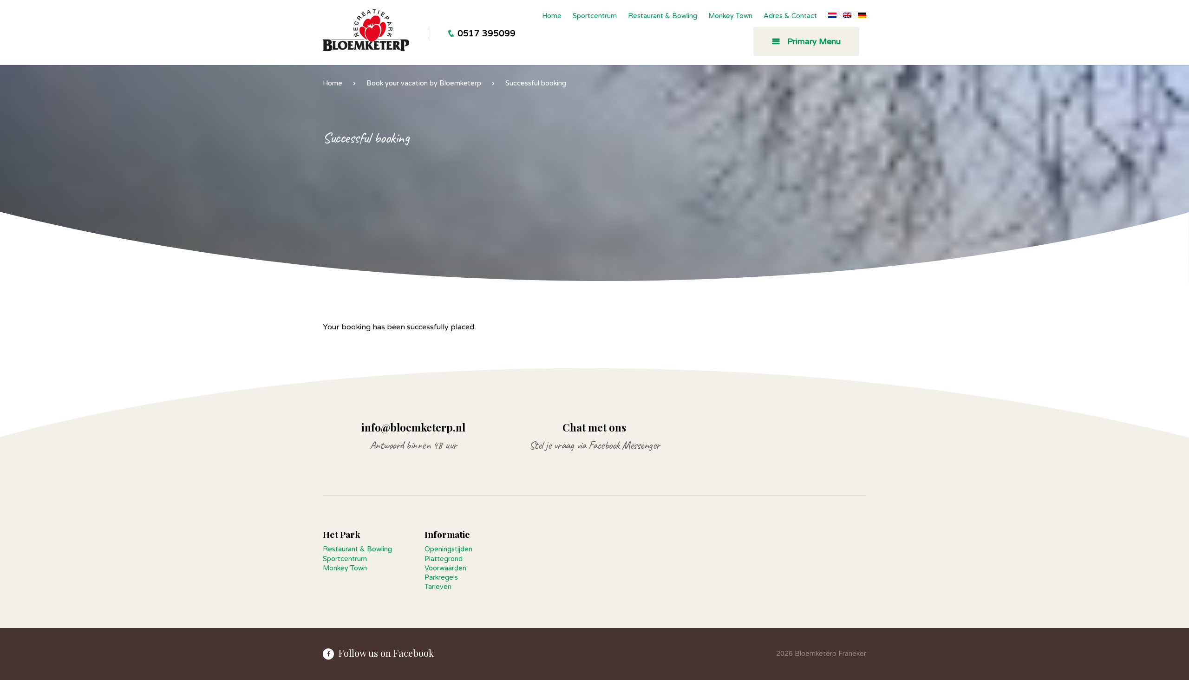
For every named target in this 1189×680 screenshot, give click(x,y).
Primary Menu (813, 41)
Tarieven (438, 587)
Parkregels (441, 578)
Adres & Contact (790, 16)
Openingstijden (448, 549)
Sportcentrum (595, 16)
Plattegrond (444, 559)
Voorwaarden (445, 568)
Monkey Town (730, 16)
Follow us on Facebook (386, 653)
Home (552, 16)
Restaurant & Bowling (662, 16)
